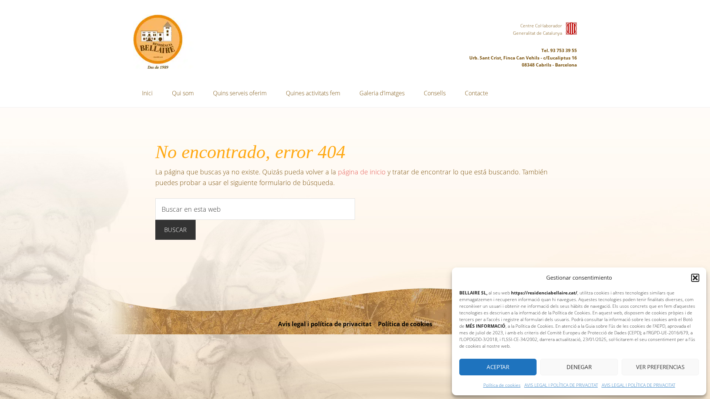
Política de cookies (502, 385)
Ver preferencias (660, 367)
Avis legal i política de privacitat (325, 324)
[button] (695, 278)
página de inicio (362, 171)
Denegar (579, 367)
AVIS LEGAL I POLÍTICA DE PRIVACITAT (561, 385)
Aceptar (498, 367)
